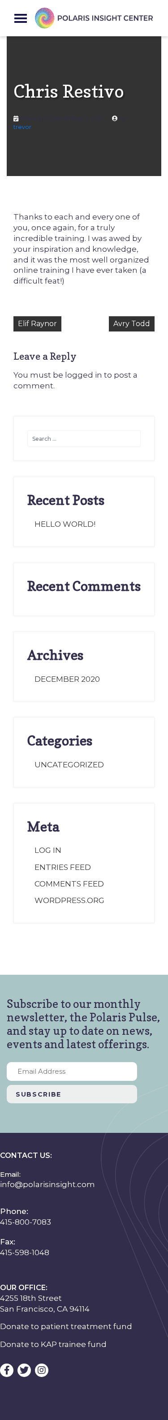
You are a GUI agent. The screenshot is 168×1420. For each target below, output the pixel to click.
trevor (22, 127)
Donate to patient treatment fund (66, 1326)
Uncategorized (69, 764)
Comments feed (69, 883)
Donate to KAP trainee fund (53, 1344)
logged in (83, 374)
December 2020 (67, 679)
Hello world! (64, 524)
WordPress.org (69, 900)
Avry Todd (131, 323)
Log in (47, 850)
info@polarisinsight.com (47, 1184)
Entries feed (62, 867)
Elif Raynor (37, 323)
